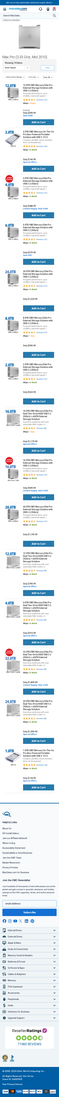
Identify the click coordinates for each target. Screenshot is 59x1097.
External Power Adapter (14, 77)
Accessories (14, 993)
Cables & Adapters (17, 974)
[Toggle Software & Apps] (54, 968)
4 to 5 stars (32, 77)
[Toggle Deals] (54, 1005)
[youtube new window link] (15, 921)
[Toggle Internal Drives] (54, 930)
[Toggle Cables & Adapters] (54, 974)
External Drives (15, 936)
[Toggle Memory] (54, 980)
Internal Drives (15, 930)
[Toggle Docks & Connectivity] (54, 949)
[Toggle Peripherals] (54, 999)
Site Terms (28, 1076)
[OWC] (7, 816)
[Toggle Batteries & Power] (54, 962)
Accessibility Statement (13, 848)
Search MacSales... (12, 15)
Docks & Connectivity (18, 949)
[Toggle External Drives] (54, 937)
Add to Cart (39, 122)
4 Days (32, 103)
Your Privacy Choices (12, 1084)
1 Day (31, 336)
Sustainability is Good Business (17, 853)
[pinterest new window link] (32, 921)
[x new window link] (21, 921)
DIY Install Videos (10, 833)
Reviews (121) (41, 100)
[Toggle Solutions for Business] (54, 1012)
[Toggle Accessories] (54, 993)
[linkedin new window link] (27, 921)
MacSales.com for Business (15, 872)
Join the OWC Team (12, 858)
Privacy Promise (10, 867)
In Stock (33, 150)
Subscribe (29, 912)
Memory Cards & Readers (20, 955)
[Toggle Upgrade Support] (54, 1018)
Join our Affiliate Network (14, 838)
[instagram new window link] (9, 921)
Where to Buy (8, 843)
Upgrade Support (16, 1018)
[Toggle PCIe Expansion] (54, 987)
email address (13, 903)
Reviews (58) (41, 428)
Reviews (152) (41, 146)
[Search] (54, 16)
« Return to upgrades (11, 20)
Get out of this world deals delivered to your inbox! (29, 3)
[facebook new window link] (4, 921)
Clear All (46, 77)
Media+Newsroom (11, 862)
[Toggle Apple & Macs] (54, 943)
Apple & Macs (14, 943)
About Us (6, 828)
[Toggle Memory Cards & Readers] (54, 955)
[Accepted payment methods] (29, 1092)
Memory (12, 980)
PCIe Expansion (15, 986)
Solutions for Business (18, 1011)
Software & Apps (16, 968)
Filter (47, 68)
